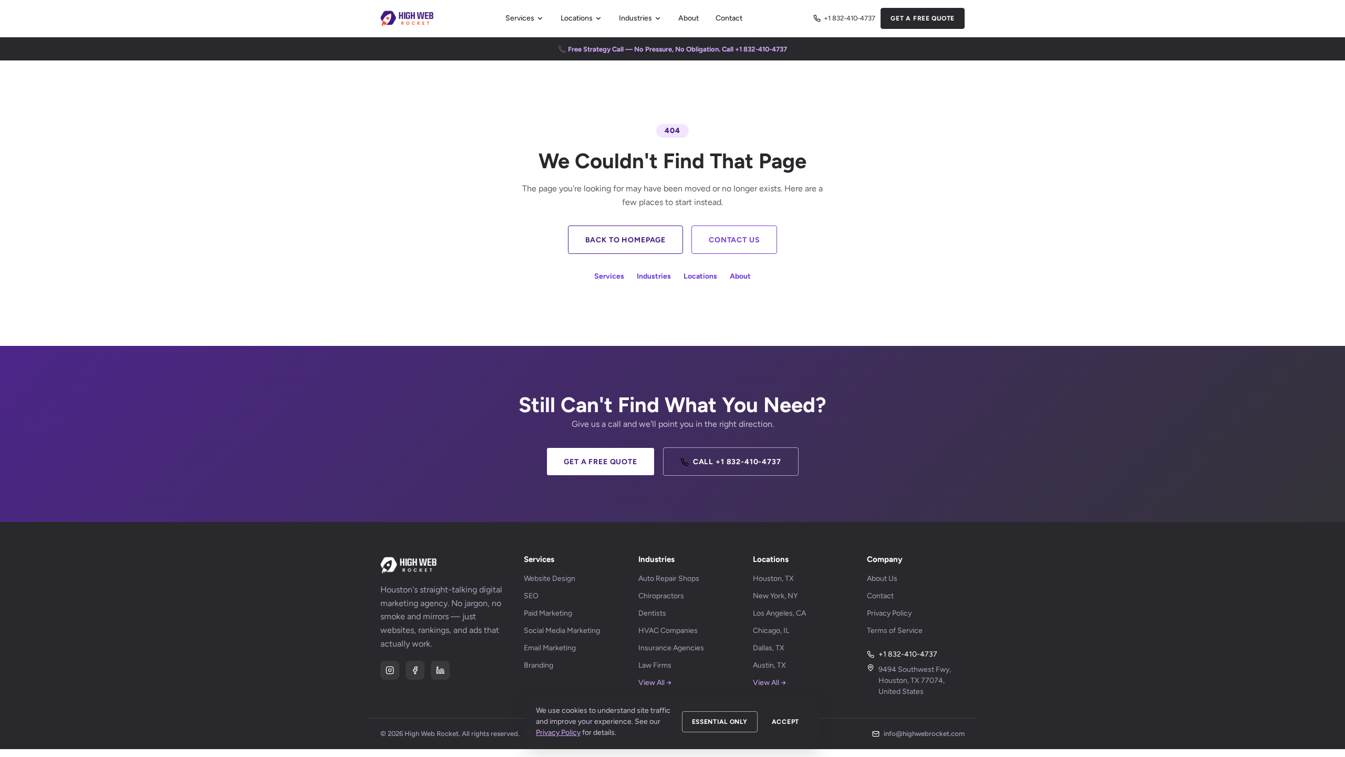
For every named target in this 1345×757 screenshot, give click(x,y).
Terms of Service (895, 630)
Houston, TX (773, 578)
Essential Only (720, 721)
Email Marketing (550, 647)
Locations (577, 18)
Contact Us (734, 240)
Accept (785, 721)
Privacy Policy (889, 613)
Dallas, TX (768, 647)
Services (519, 18)
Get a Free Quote (923, 18)
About (688, 18)
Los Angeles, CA (779, 613)
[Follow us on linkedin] (440, 670)
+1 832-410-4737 (849, 18)
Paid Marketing (548, 613)
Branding (538, 665)
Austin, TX (769, 665)
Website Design (549, 578)
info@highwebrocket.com (924, 734)
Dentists (652, 613)
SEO (531, 595)
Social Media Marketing (562, 630)
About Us (882, 578)
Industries (635, 18)
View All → (654, 682)
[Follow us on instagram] (389, 670)
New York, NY (775, 595)
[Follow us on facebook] (415, 670)
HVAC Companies (668, 630)
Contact (729, 18)
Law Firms (654, 665)
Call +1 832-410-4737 (737, 461)
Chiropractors (661, 595)
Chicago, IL (771, 630)
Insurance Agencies (671, 647)
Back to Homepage (625, 240)
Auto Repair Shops (668, 578)
